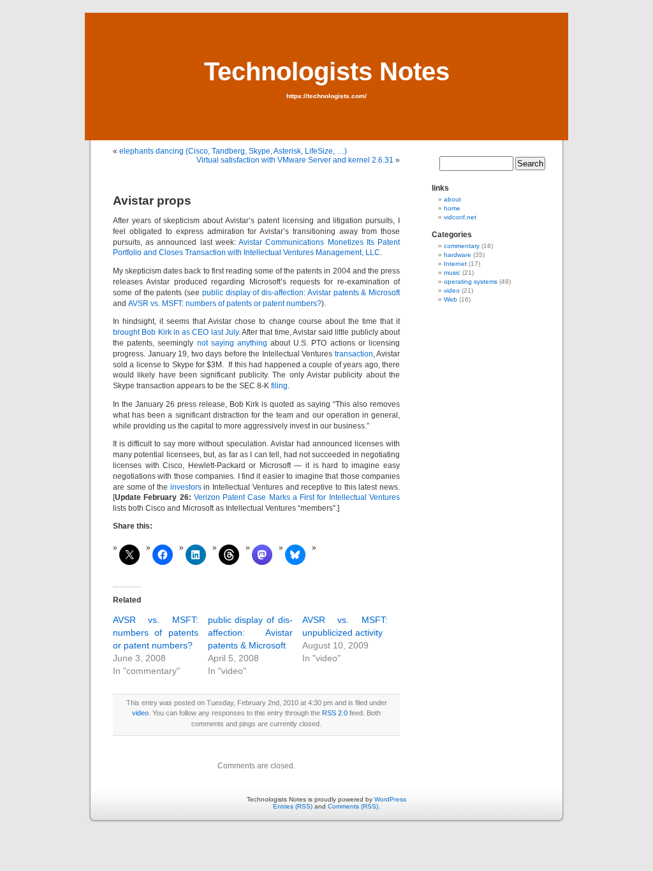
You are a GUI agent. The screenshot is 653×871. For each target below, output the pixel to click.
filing (279, 385)
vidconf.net (460, 217)
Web (450, 299)
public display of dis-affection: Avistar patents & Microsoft (301, 292)
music (452, 272)
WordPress (390, 799)
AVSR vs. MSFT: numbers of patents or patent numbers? (224, 303)
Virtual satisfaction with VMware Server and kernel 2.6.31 (294, 160)
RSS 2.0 (335, 713)
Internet (455, 263)
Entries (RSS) (292, 806)
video (140, 713)
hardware (457, 254)
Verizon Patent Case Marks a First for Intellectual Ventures (297, 497)
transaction (354, 353)
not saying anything (232, 343)
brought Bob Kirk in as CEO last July (175, 332)
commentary (462, 245)
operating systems (470, 281)
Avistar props (152, 200)
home (452, 208)
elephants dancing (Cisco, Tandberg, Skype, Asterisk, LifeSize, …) (233, 151)
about (452, 199)
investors (186, 487)
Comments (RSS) (353, 806)
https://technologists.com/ (326, 95)
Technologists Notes (327, 71)
